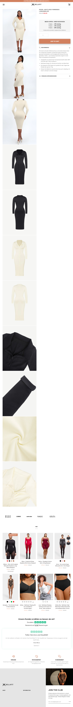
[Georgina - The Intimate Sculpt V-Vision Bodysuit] (11, 587)
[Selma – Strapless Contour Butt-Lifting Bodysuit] (45, 546)
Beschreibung (45, 47)
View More (36, 642)
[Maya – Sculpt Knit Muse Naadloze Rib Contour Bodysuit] (28, 546)
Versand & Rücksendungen (49, 76)
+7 (33, 602)
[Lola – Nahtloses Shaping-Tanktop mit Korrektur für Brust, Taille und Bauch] (45, 587)
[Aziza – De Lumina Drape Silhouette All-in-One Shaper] (63, 546)
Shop (4, 690)
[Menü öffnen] (5, 4)
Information (27, 690)
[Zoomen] (5, 50)
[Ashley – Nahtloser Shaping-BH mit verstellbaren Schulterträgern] (28, 587)
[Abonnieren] (68, 701)
